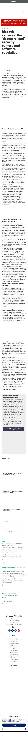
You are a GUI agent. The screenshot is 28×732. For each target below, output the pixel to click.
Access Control (14, 652)
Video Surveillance (14, 638)
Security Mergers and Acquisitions (14, 639)
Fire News (14, 661)
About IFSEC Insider (14, 620)
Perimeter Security (14, 643)
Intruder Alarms (14, 654)
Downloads (14, 618)
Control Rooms (14, 647)
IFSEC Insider (8, 70)
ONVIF (14, 648)
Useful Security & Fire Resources (14, 624)
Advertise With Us (14, 622)
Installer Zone (14, 641)
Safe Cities (14, 657)
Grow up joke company (13, 595)
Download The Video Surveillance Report (14, 429)
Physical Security (14, 650)
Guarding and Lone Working (14, 656)
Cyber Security (14, 659)
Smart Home (14, 645)
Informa (14, 1)
